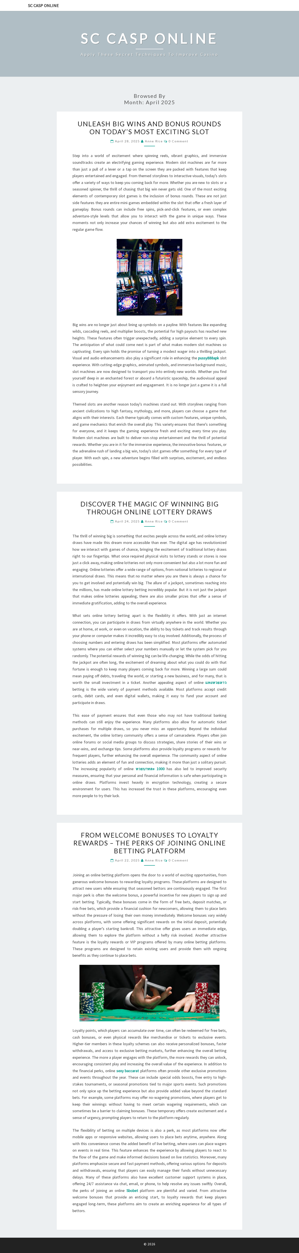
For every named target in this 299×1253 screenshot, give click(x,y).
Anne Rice (154, 141)
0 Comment (178, 141)
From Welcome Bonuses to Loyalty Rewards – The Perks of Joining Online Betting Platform (149, 843)
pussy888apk (208, 357)
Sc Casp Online (43, 5)
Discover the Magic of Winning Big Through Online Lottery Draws (149, 508)
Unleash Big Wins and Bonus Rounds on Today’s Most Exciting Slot (149, 128)
